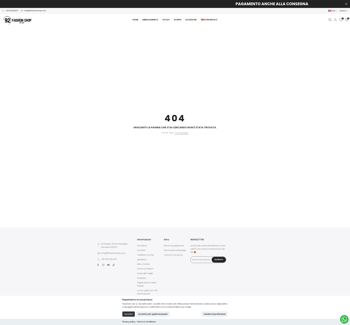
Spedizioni (142, 259)
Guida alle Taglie (145, 273)
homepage (181, 132)
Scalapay (141, 278)
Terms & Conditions (146, 321)
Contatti (141, 250)
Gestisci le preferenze (214, 314)
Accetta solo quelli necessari (152, 314)
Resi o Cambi (143, 264)
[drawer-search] (330, 19)
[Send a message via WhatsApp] (344, 319)
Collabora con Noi (145, 255)
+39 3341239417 (11, 10)
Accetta (129, 314)
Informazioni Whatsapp (175, 250)
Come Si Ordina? (145, 268)
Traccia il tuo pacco (173, 255)
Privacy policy (128, 321)
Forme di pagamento (174, 245)
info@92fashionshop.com (35, 10)
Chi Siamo (142, 245)
